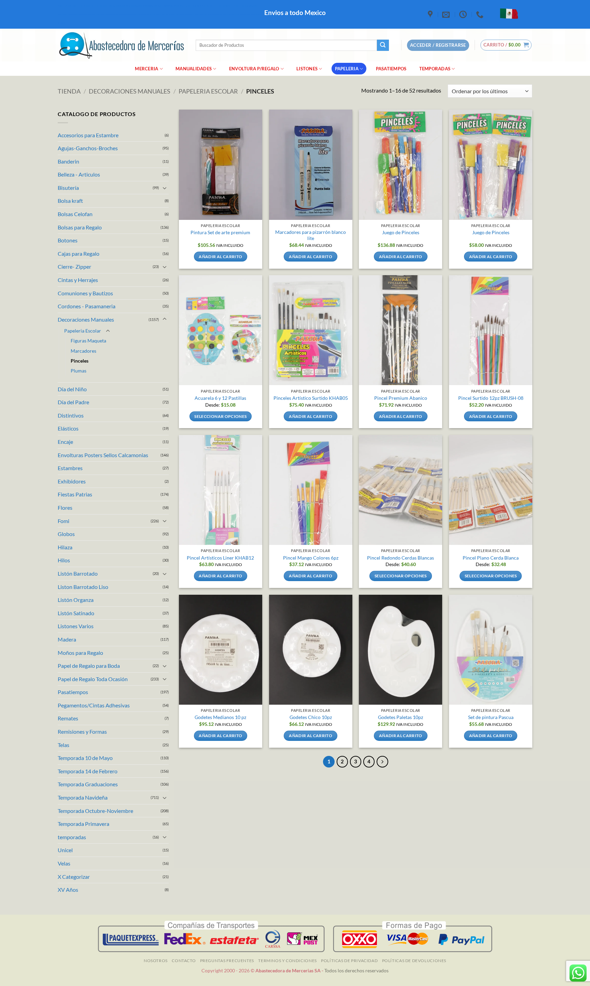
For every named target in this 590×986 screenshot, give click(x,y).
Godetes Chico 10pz (311, 717)
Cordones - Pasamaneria (86, 306)
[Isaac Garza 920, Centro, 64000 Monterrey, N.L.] (431, 14)
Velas (64, 863)
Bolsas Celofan (75, 214)
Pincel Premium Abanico (400, 398)
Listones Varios (76, 626)
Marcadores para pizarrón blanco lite (310, 235)
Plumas (78, 371)
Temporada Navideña (83, 797)
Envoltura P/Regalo (254, 68)
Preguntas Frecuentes (227, 960)
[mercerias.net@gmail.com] (446, 14)
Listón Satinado (76, 613)
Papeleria (347, 68)
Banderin (68, 161)
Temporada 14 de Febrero (87, 771)
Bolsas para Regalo (80, 227)
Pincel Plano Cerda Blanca (491, 558)
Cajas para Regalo (78, 253)
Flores (65, 507)
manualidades (193, 68)
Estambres (70, 468)
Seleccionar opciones (220, 416)
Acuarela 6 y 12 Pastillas (220, 398)
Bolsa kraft (70, 200)
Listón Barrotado (78, 573)
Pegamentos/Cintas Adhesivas (94, 705)
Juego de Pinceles (400, 232)
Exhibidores (72, 481)
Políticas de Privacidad (349, 960)
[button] (506, 45)
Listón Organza (76, 599)
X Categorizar (74, 876)
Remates (68, 718)
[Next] (382, 761)
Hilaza (65, 547)
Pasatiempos (391, 68)
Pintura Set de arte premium (220, 232)
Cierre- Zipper (74, 266)
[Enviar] (383, 45)
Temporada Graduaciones (88, 784)
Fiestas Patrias (75, 494)
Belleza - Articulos (79, 174)
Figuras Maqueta (88, 340)
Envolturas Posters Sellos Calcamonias (103, 455)
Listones (307, 68)
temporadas (72, 837)
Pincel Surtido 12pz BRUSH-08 (490, 398)
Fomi (63, 521)
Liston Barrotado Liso (83, 586)
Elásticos (68, 428)
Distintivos (71, 415)
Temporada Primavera (83, 823)
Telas (63, 745)
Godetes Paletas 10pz (400, 717)
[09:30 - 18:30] (463, 14)
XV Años (68, 889)
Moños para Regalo (80, 652)
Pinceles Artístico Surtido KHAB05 (310, 398)
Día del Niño (72, 389)
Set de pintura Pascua (491, 717)
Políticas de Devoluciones (414, 960)
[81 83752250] (480, 14)
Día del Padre (73, 402)
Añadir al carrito (220, 256)
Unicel (65, 850)
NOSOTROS (156, 960)
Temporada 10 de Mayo (85, 758)
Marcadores (83, 351)
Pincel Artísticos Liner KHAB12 (220, 558)
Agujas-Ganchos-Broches (88, 148)
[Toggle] (164, 188)
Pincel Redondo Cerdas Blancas (400, 558)
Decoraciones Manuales (129, 91)
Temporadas (435, 68)
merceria (146, 68)
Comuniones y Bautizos (85, 293)
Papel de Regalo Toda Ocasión (93, 679)
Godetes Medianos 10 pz (220, 717)
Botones (68, 240)
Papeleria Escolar (208, 91)
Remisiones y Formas (82, 731)
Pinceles (79, 361)
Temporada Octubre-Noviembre (95, 810)
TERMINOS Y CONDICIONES (287, 960)
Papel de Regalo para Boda (89, 665)
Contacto (184, 960)
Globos (66, 534)
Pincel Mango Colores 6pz (310, 558)
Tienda (69, 91)
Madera (67, 639)
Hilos (64, 560)
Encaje (65, 441)
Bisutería (68, 187)
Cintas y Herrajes (78, 280)
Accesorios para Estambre (88, 135)
